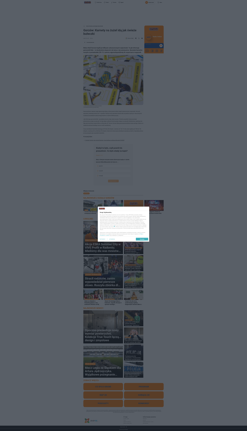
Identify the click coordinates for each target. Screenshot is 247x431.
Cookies (107, 235)
